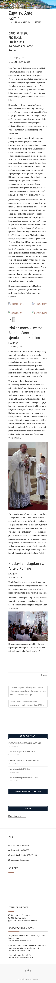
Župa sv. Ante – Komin (22, 15)
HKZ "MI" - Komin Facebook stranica (23, 921)
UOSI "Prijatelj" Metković (19, 918)
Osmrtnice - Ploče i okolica (20, 915)
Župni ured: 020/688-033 (20, 850)
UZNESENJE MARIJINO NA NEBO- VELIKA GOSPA (23, 760)
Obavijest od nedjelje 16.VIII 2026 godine (21, 752)
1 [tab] (13, 319)
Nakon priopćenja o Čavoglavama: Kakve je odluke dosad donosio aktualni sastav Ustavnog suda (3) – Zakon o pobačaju (28, 691)
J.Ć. (10, 58)
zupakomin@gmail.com (20, 860)
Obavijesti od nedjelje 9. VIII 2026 (19, 769)
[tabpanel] (28, 479)
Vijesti (45, 675)
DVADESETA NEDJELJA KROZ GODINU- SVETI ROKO (24, 743)
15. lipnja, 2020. (18, 58)
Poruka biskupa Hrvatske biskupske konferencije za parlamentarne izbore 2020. (27, 703)
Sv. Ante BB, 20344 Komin (19, 845)
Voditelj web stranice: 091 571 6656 (24, 855)
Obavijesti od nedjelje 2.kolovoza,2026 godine (23, 778)
